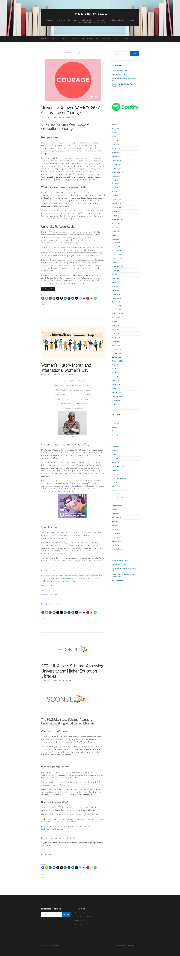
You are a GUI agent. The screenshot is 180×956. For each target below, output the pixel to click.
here (65, 553)
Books (114, 431)
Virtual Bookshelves (121, 39)
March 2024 (116, 243)
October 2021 (116, 357)
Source (73, 436)
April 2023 (115, 286)
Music (114, 502)
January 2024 (116, 251)
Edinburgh (115, 462)
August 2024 (116, 223)
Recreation (115, 513)
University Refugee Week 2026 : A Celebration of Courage (70, 110)
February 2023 (116, 294)
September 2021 (117, 361)
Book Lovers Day (117, 90)
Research (115, 521)
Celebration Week (118, 439)
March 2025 (116, 196)
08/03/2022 (45, 375)
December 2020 (117, 396)
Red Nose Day (116, 517)
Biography (115, 427)
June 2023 (115, 278)
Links (53, 39)
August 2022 (116, 318)
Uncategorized (116, 533)
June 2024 (115, 231)
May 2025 (115, 188)
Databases (115, 458)
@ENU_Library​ (87, 924)
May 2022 (115, 329)
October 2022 (116, 310)
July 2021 (115, 369)
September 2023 (117, 266)
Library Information (118, 494)
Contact (44, 39)
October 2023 (116, 262)
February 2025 (116, 200)
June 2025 (115, 184)
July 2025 (115, 180)
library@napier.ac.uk (85, 913)
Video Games (116, 541)
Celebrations (116, 443)
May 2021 (115, 377)
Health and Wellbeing (119, 478)
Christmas (115, 446)
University (115, 537)
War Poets (115, 545)
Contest (114, 454)
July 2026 (115, 133)
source (73, 520)
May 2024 (115, 235)
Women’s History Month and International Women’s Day (66, 367)
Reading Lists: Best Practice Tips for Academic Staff (123, 85)
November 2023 (117, 259)
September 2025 (117, 172)
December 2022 (117, 302)
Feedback (106, 39)
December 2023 (117, 255)
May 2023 (115, 282)
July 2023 (115, 274)
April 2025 (115, 192)
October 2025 (116, 168)
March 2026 (116, 148)
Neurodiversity (117, 505)
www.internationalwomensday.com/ (54, 538)
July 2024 (115, 227)
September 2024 (117, 219)
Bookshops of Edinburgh (120, 70)
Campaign (115, 435)
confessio (115, 450)
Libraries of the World (119, 490)
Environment (116, 470)
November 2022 (117, 306)
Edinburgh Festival (118, 466)
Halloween (115, 474)
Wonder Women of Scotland (72, 578)
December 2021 (117, 349)
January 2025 (116, 203)
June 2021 (115, 373)
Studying (115, 529)
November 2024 (117, 211)
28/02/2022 (45, 680)
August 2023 (116, 270)
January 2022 (116, 345)
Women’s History (47, 590)
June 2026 (115, 137)
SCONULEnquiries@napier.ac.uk (52, 828)
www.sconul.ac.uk (72, 821)
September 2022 (117, 314)
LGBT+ (114, 486)
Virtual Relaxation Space (68, 39)
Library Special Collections (120, 498)
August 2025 (116, 176)
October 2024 (116, 215)
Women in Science (47, 585)
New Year (115, 509)
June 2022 (115, 325)
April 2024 (115, 239)
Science (114, 525)
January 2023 (116, 298)
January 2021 (116, 392)
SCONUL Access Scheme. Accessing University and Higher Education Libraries (72, 671)
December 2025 (117, 160)
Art (113, 419)
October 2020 (116, 404)
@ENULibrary (85, 920)
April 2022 (115, 333)
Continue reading (48, 289)
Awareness (115, 423)
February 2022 (116, 341)
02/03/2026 (45, 117)
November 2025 (117, 164)
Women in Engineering (49, 594)
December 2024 (117, 207)
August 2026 (116, 129)
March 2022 (116, 337)
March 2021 (116, 384)
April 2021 (115, 380)
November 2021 (117, 353)
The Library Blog (90, 13)
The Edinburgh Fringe (119, 74)
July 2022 (115, 321)
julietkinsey (56, 117)
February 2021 (116, 388)
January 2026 (116, 156)
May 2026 (115, 140)
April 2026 (115, 144)
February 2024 (116, 247)
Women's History (117, 549)
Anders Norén (129, 946)
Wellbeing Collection (90, 39)
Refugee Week (46, 145)
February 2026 (116, 152)
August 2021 (116, 365)
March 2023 (116, 290)
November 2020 (117, 400)
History (114, 482)
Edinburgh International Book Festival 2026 (124, 79)
